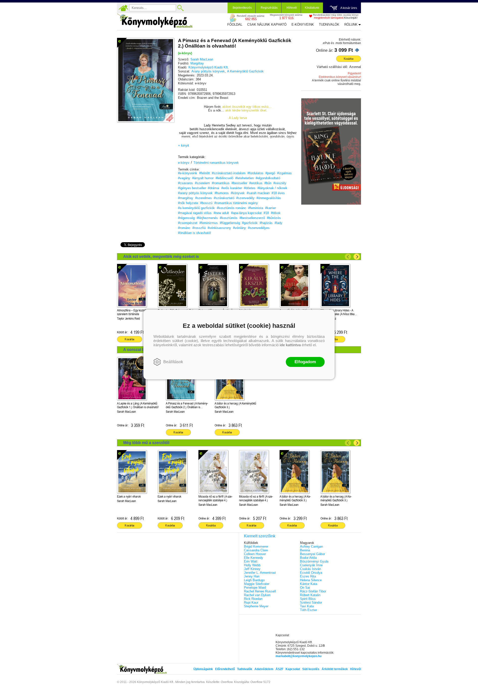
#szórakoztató (224, 198)
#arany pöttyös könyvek (195, 193)
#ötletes (249, 188)
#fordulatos (255, 173)
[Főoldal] (123, 7)
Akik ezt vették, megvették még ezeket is (161, 256)
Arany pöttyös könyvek (208, 71)
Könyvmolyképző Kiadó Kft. (208, 67)
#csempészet (187, 223)
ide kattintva (290, 345)
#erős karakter (231, 188)
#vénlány (239, 228)
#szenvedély (245, 198)
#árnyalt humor (203, 178)
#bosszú (206, 203)
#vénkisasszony (219, 228)
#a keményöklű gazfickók (196, 208)
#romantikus (221, 183)
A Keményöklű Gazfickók (245, 71)
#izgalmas (284, 173)
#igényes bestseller (192, 188)
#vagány (184, 178)
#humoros (222, 193)
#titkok (276, 213)
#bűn (267, 183)
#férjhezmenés (207, 218)
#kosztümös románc (231, 208)
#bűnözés (274, 218)
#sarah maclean (258, 193)
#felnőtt (204, 173)
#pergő (270, 173)
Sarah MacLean (201, 59)
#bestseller (239, 183)
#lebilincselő (224, 178)
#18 (266, 213)
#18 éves (278, 193)
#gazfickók (250, 223)
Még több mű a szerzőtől (146, 443)
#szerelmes (203, 198)
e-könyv (183, 163)
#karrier (270, 208)
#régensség (186, 218)
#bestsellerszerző (252, 218)
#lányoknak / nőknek (272, 188)
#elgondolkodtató (268, 178)
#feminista (255, 208)
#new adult (221, 213)
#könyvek (238, 193)
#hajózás (266, 223)
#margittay (185, 198)
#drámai (213, 188)
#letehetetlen (244, 178)
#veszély (279, 183)
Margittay (197, 63)
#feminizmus (208, 223)
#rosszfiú (199, 228)
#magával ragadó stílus (195, 213)
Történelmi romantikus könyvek (216, 163)
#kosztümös (229, 218)
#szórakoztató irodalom (228, 173)
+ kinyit (183, 145)
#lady (278, 223)
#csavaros (185, 183)
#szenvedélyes (259, 228)
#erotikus (255, 183)
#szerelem (202, 183)
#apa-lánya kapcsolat (246, 213)
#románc (184, 228)
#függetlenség (230, 223)
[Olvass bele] (165, 113)
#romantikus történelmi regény (236, 203)
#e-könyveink (187, 173)
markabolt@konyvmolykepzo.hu (298, 656)
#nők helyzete (188, 203)
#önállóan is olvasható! (194, 233)
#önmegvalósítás (268, 198)
